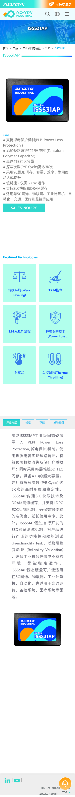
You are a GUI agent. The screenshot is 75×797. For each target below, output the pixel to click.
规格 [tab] (28, 422)
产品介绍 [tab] (11, 422)
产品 (15, 48)
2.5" (47, 48)
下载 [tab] (42, 422)
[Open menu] (67, 14)
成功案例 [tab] (58, 422)
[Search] (47, 14)
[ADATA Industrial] (18, 14)
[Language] (57, 14)
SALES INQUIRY (24, 208)
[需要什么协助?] (65, 783)
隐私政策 (45, 788)
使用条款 (56, 788)
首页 (5, 48)
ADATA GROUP (48, 794)
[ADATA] (14, 4)
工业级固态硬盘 (32, 48)
